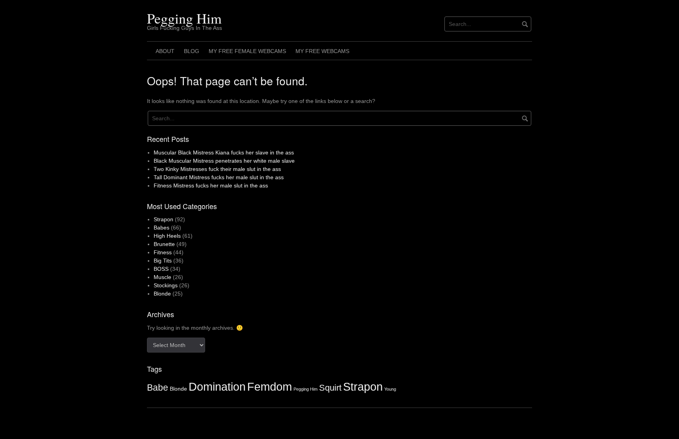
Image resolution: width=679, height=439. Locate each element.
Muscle (162, 277)
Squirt (330, 388)
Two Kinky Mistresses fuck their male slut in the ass (217, 169)
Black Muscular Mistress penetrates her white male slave (224, 161)
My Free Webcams (322, 51)
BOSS (161, 269)
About (165, 51)
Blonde (162, 293)
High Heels (167, 236)
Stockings (166, 285)
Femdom (269, 386)
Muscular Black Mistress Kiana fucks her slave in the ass (224, 152)
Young (390, 389)
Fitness (163, 252)
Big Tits (163, 260)
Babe (157, 387)
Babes (161, 227)
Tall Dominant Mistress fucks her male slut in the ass (219, 177)
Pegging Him (184, 18)
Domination (217, 386)
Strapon (163, 219)
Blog (191, 51)
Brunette (164, 244)
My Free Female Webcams (247, 51)
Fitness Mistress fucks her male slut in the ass (211, 185)
